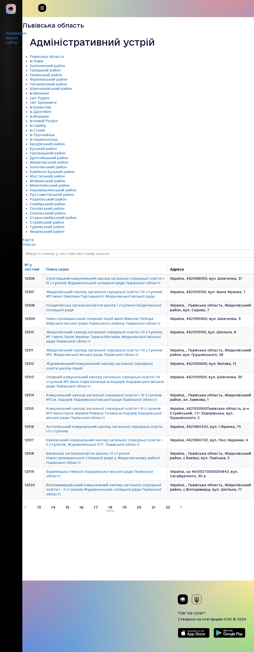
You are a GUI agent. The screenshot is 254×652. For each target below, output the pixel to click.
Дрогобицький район (49, 158)
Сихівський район (46, 75)
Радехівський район (48, 199)
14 (53, 507)
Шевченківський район (51, 89)
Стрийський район (47, 222)
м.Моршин (39, 116)
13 (39, 507)
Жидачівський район (49, 162)
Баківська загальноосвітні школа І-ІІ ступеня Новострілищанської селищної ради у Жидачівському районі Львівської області (103, 458)
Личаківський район (48, 84)
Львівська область (47, 57)
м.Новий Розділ (44, 121)
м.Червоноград (44, 139)
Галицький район (45, 70)
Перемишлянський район (53, 190)
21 (154, 507)
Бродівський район (47, 144)
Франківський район (48, 79)
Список (29, 244)
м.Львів (36, 61)
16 (81, 507)
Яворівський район (47, 232)
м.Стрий (37, 130)
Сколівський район (47, 208)
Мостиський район (47, 176)
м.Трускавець (42, 135)
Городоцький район (47, 153)
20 (139, 507)
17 (96, 507)
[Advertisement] (138, 546)
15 (67, 507)
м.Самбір (38, 126)
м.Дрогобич (40, 112)
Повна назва (57, 269)
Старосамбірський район (53, 218)
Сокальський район (48, 213)
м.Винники (39, 93)
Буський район (43, 149)
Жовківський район (47, 181)
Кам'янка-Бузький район (52, 172)
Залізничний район (47, 66)
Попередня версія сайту (16, 37)
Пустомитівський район (52, 195)
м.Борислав (40, 107)
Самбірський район (47, 204)
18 (110, 507)
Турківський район (47, 227)
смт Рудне (39, 98)
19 (124, 507)
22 (168, 507)
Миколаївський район (50, 185)
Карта (28, 240)
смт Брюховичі (43, 102)
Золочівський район (48, 167)
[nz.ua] (11, 9)
